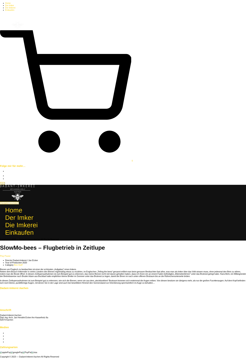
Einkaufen (9, 10)
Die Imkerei (10, 8)
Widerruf (4, 302)
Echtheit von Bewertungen (12, 293)
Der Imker (9, 5)
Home (8, 3)
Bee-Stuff (18, 265)
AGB (2, 305)
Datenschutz (5, 298)
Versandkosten (7, 296)
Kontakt (3, 322)
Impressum (5, 300)
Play (2, 256)
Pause (8, 256)
